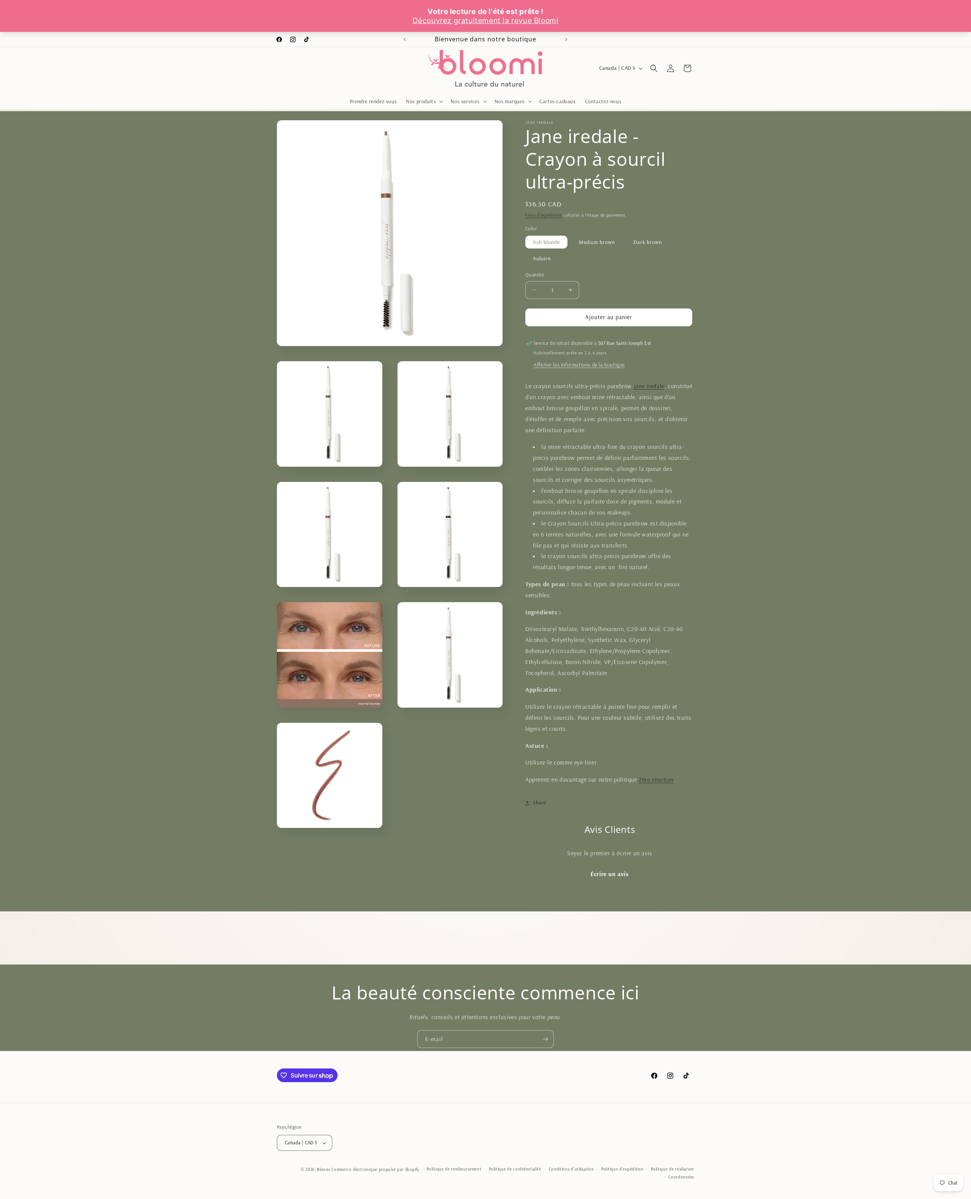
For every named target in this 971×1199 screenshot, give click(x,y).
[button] (423, 101)
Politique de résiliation (672, 1169)
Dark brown (647, 242)
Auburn (542, 258)
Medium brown (597, 242)
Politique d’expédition (622, 1169)
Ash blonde (546, 242)
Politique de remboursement (454, 1169)
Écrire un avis (609, 874)
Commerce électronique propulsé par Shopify (375, 1169)
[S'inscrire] (545, 1039)
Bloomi (323, 1169)
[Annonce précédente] (404, 39)
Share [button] (539, 802)
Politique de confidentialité (515, 1169)
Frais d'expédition (543, 215)
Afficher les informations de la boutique (579, 364)
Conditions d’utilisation (571, 1169)
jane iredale (649, 386)
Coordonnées (681, 1177)
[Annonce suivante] (566, 39)
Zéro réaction (656, 779)
